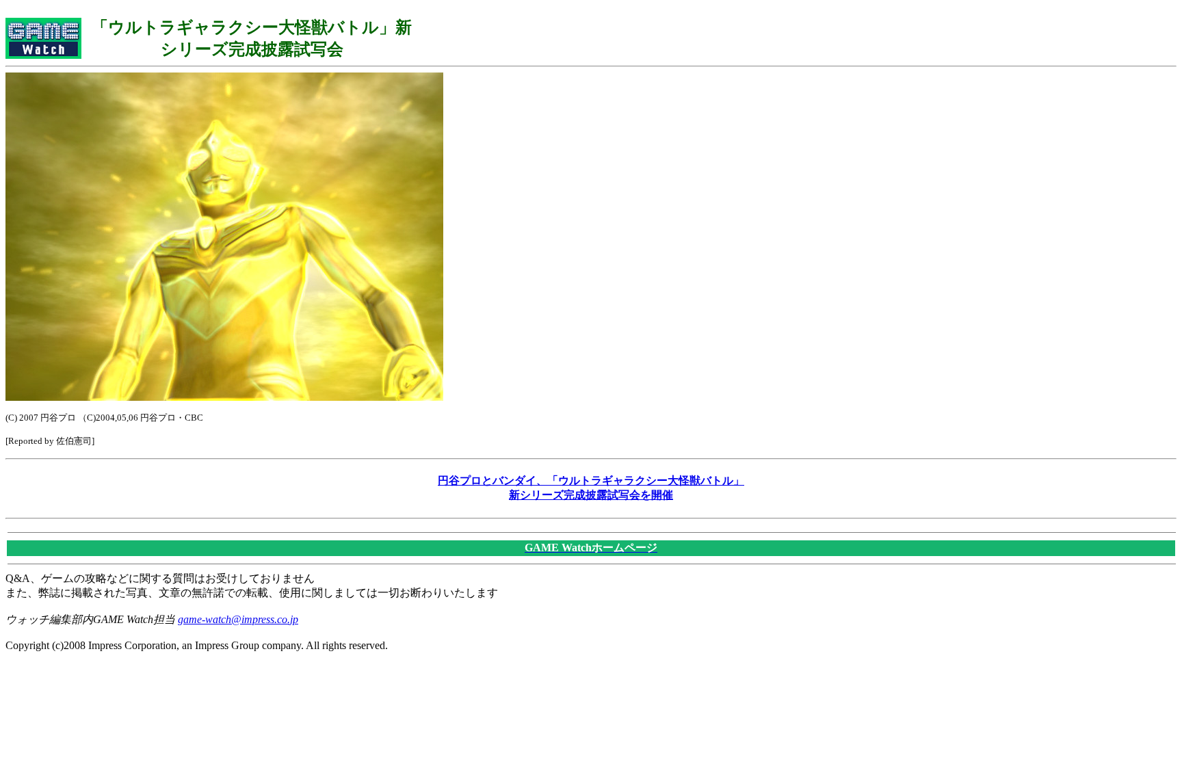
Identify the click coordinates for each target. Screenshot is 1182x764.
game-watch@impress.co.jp (238, 619)
